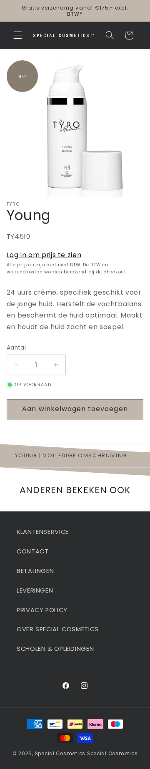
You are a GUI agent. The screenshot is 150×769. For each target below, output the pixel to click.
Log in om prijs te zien (44, 255)
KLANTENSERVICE (43, 532)
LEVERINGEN (35, 590)
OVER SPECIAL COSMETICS (58, 629)
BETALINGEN (35, 571)
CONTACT (32, 551)
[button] (17, 35)
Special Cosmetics (60, 753)
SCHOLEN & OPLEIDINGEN (55, 649)
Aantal (16, 348)
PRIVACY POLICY (42, 610)
